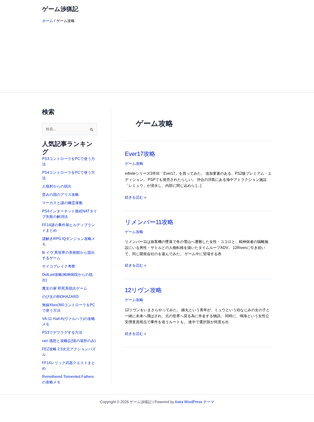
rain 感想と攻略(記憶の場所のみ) (69, 341)
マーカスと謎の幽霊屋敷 (62, 203)
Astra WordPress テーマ (194, 402)
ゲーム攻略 (134, 163)
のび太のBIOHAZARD (60, 297)
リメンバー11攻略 (149, 222)
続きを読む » (135, 197)
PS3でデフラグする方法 (62, 332)
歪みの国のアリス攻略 (60, 195)
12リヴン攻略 (143, 290)
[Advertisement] (157, 58)
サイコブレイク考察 (58, 266)
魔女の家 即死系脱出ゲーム (64, 288)
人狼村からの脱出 (56, 186)
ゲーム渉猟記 (60, 9)
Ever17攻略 (140, 153)
